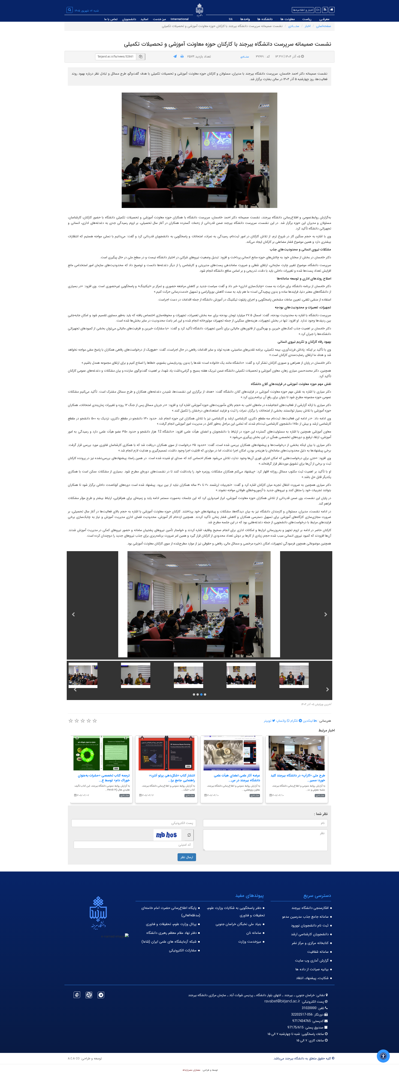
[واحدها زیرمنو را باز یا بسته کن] (236, 19)
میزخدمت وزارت (249, 941)
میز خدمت (159, 19)
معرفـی (324, 19)
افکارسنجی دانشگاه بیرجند (310, 908)
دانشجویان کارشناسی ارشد (310, 934)
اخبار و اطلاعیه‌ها (303, 10)
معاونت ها (288, 19)
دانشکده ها (265, 19)
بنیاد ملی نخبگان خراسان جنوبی (238, 924)
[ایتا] (77, 995)
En (318, 10)
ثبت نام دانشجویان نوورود (310, 925)
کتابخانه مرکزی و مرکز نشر (310, 943)
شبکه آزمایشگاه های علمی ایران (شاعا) (169, 941)
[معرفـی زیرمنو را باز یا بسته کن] (315, 19)
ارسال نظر (187, 857)
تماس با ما (111, 19)
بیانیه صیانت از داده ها (312, 969)
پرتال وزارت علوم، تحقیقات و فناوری (171, 924)
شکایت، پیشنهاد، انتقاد (312, 978)
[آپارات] (89, 995)
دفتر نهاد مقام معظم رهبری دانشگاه (171, 933)
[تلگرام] (101, 995)
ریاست (306, 19)
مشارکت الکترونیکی (182, 950)
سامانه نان (253, 933)
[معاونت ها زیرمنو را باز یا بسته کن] (277, 19)
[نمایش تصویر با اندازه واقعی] (199, 150)
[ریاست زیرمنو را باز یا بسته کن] (298, 19)
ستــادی (293, 26)
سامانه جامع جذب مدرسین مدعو (305, 917)
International (179, 19)
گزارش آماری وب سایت (312, 960)
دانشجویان (129, 19)
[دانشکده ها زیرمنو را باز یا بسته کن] (254, 19)
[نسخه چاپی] (182, 56)
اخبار (308, 26)
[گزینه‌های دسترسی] (383, 1056)
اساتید (144, 19)
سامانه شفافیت (318, 952)
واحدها (245, 19)
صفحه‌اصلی (323, 26)
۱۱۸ (231, 19)
